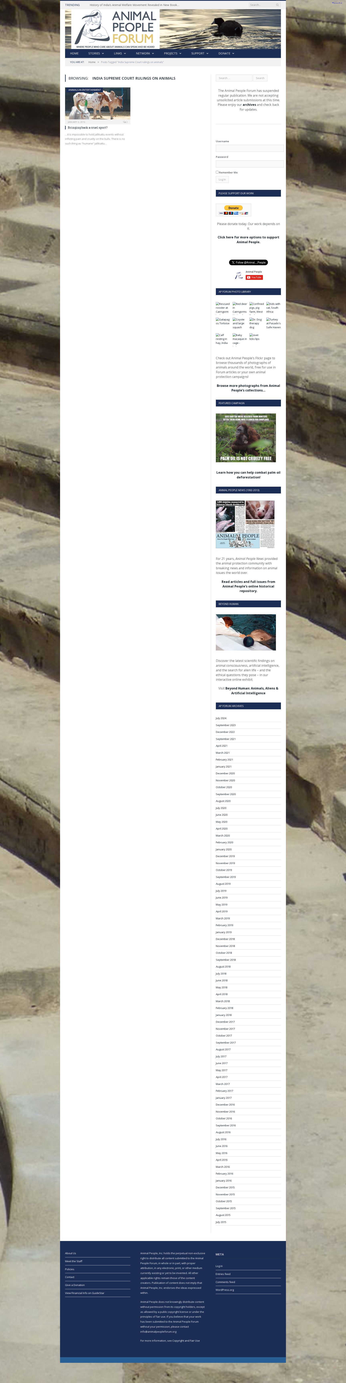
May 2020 (221, 822)
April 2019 (221, 911)
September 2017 (226, 1042)
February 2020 (224, 842)
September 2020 (226, 794)
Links (118, 53)
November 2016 (225, 1111)
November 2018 (225, 946)
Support (197, 53)
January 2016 (223, 1180)
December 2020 (225, 773)
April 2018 (221, 994)
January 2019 (223, 932)
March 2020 (223, 835)
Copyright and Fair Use (186, 1340)
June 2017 (221, 1063)
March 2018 (223, 1001)
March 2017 (223, 1084)
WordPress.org (225, 1290)
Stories (94, 53)
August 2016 (223, 1132)
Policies (69, 1269)
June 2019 (221, 897)
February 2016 (224, 1173)
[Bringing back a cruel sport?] (97, 104)
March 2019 (223, 918)
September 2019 (226, 877)
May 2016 (221, 1153)
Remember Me (228, 172)
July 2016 (221, 1139)
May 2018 (221, 987)
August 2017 (223, 1049)
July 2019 (221, 891)
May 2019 (221, 904)
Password (222, 157)
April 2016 (221, 1160)
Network (143, 53)
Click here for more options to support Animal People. (248, 239)
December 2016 (225, 1104)
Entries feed (223, 1274)
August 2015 (223, 1215)
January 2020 (223, 849)
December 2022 (225, 732)
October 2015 (224, 1201)
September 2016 (226, 1125)
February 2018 (224, 1008)
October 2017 (224, 1035)
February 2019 (224, 925)
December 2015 (225, 1187)
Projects (170, 53)
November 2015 (225, 1194)
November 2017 (225, 1029)
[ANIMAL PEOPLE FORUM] (173, 28)
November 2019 (225, 863)
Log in (219, 1266)
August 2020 (223, 801)
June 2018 (221, 980)
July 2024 (221, 718)
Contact (69, 1277)
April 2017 (221, 1077)
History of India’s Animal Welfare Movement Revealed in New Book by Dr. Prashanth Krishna (136, 5)
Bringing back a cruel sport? (88, 127)
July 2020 (221, 808)
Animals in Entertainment (84, 90)
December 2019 (225, 856)
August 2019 (223, 884)
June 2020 (221, 815)
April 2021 (221, 746)
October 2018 (224, 953)
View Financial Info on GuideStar (84, 1293)
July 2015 (221, 1222)
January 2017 (223, 1098)
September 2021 (226, 739)
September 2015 (226, 1208)
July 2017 (221, 1056)
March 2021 (223, 753)
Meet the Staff (73, 1261)
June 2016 (221, 1146)
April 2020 (221, 828)
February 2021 (224, 759)
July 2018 (221, 973)
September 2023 (226, 725)
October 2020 (224, 787)
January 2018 (223, 1015)
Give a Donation (75, 1285)
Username (222, 141)
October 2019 (224, 870)
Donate (224, 53)
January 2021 (223, 766)
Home (74, 53)
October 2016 (224, 1118)
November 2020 (225, 780)
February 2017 (224, 1091)
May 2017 (221, 1070)
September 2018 (226, 960)
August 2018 (223, 966)
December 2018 (225, 939)
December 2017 (225, 1022)
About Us (70, 1253)
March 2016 (223, 1167)
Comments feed (225, 1282)
